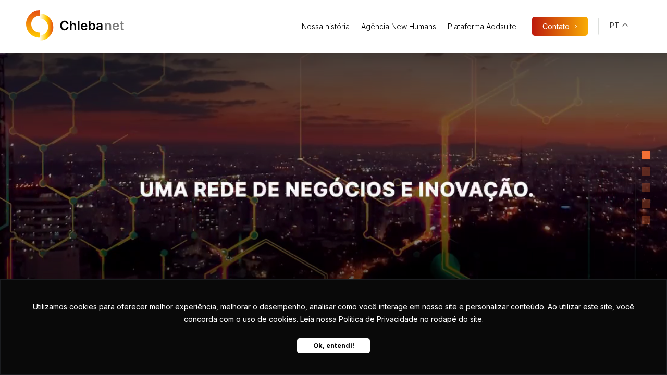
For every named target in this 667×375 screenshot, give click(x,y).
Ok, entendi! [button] (333, 345)
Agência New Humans (398, 26)
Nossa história (326, 26)
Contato (559, 26)
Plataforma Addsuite (482, 26)
